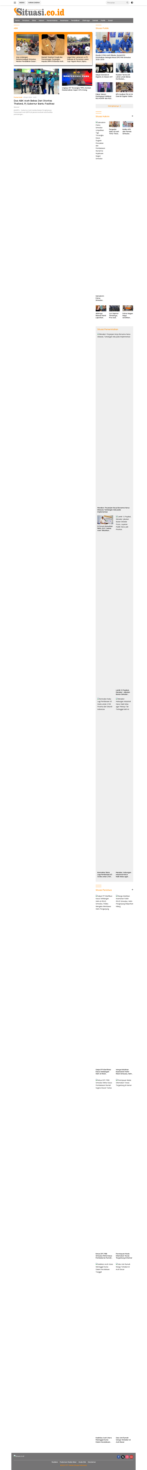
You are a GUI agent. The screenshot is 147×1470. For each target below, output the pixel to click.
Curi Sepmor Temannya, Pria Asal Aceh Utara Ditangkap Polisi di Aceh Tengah (114, 315)
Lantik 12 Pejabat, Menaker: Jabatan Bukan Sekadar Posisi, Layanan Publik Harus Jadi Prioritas (123, 692)
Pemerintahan (52, 20)
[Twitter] (123, 1457)
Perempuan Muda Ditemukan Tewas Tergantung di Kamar (124, 1256)
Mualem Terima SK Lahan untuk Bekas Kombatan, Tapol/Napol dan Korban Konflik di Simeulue (123, 77)
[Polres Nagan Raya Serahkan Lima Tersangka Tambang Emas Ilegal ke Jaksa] (128, 308)
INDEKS (21, 2)
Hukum (41, 20)
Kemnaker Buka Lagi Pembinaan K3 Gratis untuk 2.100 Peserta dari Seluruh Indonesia (105, 874)
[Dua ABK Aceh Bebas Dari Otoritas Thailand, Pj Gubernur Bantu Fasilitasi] (36, 81)
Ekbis (34, 20)
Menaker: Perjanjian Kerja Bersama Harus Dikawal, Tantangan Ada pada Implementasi (113, 510)
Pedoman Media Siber (68, 1462)
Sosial (110, 20)
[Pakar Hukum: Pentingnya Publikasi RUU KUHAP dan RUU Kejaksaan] (104, 87)
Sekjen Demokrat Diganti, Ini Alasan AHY (104, 76)
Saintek (95, 20)
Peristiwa (25, 20)
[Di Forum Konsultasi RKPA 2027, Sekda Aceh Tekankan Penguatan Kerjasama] (105, 519)
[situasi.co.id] (39, 11)
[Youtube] (131, 1457)
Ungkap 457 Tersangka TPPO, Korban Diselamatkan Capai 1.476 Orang (76, 89)
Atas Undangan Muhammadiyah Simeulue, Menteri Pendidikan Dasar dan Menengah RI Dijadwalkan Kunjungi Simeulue (26, 59)
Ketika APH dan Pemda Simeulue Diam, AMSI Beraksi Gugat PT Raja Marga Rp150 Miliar (127, 131)
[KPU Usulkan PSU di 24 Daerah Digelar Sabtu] (124, 87)
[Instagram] (127, 1457)
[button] (127, 2)
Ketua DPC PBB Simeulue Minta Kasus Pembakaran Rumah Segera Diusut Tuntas (104, 1256)
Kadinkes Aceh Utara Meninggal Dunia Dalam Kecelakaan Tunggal (104, 1440)
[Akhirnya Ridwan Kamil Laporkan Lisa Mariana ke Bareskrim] (101, 308)
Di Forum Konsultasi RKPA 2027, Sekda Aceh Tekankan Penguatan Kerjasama (105, 528)
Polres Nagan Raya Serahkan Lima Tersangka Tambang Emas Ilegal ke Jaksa (128, 315)
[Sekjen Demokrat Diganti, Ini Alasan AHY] (104, 68)
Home (17, 20)
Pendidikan (75, 20)
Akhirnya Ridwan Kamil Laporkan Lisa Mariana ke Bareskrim (101, 315)
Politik (103, 20)
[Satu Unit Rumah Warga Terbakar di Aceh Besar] (124, 1349)
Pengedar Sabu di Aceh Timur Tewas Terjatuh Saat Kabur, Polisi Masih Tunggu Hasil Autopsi (114, 131)
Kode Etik (82, 1462)
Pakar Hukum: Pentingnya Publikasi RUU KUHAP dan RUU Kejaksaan (103, 96)
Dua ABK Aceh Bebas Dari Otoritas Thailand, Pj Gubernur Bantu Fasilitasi (34, 102)
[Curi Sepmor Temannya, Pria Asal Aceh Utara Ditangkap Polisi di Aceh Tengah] (114, 308)
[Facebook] (118, 1457)
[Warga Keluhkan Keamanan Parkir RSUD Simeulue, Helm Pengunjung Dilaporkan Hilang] (124, 981)
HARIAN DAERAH (34, 2)
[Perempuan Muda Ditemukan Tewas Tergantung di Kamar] (124, 1165)
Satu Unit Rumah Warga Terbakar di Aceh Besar (123, 1440)
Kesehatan (64, 20)
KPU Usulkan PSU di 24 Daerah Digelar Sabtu (124, 95)
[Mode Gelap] (132, 3)
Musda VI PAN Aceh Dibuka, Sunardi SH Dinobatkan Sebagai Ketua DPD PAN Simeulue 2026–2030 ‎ (113, 57)
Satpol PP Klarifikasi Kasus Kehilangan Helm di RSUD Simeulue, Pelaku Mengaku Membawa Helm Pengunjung (103, 1072)
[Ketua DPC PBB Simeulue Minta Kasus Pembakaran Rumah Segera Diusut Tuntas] (104, 1165)
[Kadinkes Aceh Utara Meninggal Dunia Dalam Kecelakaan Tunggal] (104, 1349)
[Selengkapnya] (132, 116)
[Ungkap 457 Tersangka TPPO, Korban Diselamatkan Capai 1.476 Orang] (77, 77)
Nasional (16, 107)
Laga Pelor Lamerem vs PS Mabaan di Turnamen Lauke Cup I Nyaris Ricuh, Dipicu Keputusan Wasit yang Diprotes (78, 59)
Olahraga (86, 20)
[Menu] (15, 3)
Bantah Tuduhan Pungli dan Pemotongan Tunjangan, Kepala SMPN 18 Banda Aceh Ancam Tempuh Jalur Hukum (53, 59)
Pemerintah (18, 97)
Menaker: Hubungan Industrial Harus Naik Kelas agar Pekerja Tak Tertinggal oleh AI (123, 874)
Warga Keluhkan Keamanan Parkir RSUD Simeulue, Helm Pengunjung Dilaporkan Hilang (124, 1072)
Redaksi (55, 1462)
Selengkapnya (113, 106)
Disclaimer (92, 1462)
